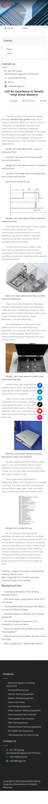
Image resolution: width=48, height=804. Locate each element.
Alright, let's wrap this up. (18, 181)
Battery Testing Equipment (21, 698)
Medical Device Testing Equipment (24, 726)
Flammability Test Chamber (21, 718)
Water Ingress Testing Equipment (24, 710)
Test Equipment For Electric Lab (23, 735)
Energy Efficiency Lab (18, 690)
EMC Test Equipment (18, 722)
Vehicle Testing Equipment (21, 694)
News (24, 13)
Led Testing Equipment (19, 706)
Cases (9, 53)
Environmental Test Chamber (22, 714)
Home (10, 28)
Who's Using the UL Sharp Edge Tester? (23, 643)
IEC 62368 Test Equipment (20, 730)
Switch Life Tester (16, 702)
